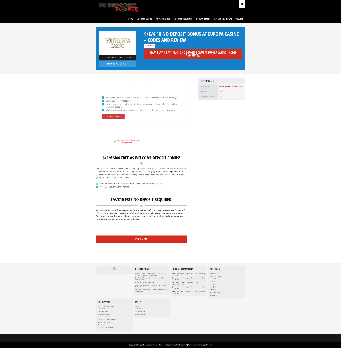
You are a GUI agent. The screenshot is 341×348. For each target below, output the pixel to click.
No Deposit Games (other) (106, 319)
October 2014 (214, 295)
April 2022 (213, 279)
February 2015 (214, 290)
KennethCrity (176, 282)
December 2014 (215, 292)
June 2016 (213, 281)
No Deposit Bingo (163, 19)
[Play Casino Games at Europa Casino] (127, 140)
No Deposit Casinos (104, 317)
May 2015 (213, 287)
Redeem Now (113, 116)
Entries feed (139, 309)
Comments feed (140, 311)
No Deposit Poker (203, 19)
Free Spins (101, 309)
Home (130, 19)
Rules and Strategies (105, 325)
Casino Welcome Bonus (106, 306)
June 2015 (213, 284)
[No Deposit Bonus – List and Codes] (119, 13)
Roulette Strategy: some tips (144, 282)
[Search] (242, 4)
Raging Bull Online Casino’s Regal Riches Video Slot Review (151, 290)
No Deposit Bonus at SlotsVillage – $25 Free (189, 274)
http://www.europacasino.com (117, 57)
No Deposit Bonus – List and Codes (157, 345)
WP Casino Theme (195, 345)
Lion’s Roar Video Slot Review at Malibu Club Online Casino (150, 286)
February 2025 (214, 273)
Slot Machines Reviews (223, 19)
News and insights (104, 311)
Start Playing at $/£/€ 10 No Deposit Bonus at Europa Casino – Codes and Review (193, 53)
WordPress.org (140, 314)
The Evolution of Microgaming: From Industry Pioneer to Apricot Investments (150, 274)
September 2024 (215, 276)
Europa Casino (127, 142)
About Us (239, 19)
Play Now (141, 239)
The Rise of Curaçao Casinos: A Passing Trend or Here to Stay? (151, 279)
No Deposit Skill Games (183, 19)
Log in (137, 306)
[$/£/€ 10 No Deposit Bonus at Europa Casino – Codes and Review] (117, 43)
